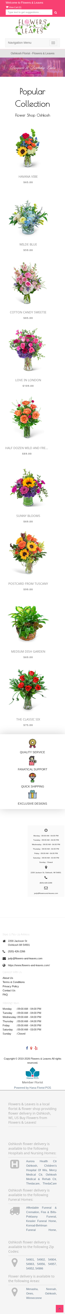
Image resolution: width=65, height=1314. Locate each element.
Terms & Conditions (14, 982)
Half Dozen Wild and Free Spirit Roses (27, 448)
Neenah (51, 1289)
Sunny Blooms (28, 516)
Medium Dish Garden (28, 651)
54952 (30, 1268)
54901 (30, 1259)
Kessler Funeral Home (41, 1221)
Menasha (32, 1289)
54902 (41, 1259)
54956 (41, 1264)
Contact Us (9, 990)
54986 (39, 1268)
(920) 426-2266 (16, 951)
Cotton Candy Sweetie (28, 312)
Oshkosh (50, 1293)
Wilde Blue (28, 244)
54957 (52, 1264)
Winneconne (34, 1298)
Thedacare (33, 1183)
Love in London (28, 380)
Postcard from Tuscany (28, 584)
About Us (8, 977)
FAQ (5, 994)
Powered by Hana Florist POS (32, 1087)
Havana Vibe (28, 176)
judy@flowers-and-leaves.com (25, 958)
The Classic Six (28, 719)
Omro (29, 1293)
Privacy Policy (11, 986)
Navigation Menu (19, 42)
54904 (52, 1259)
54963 (30, 1264)
